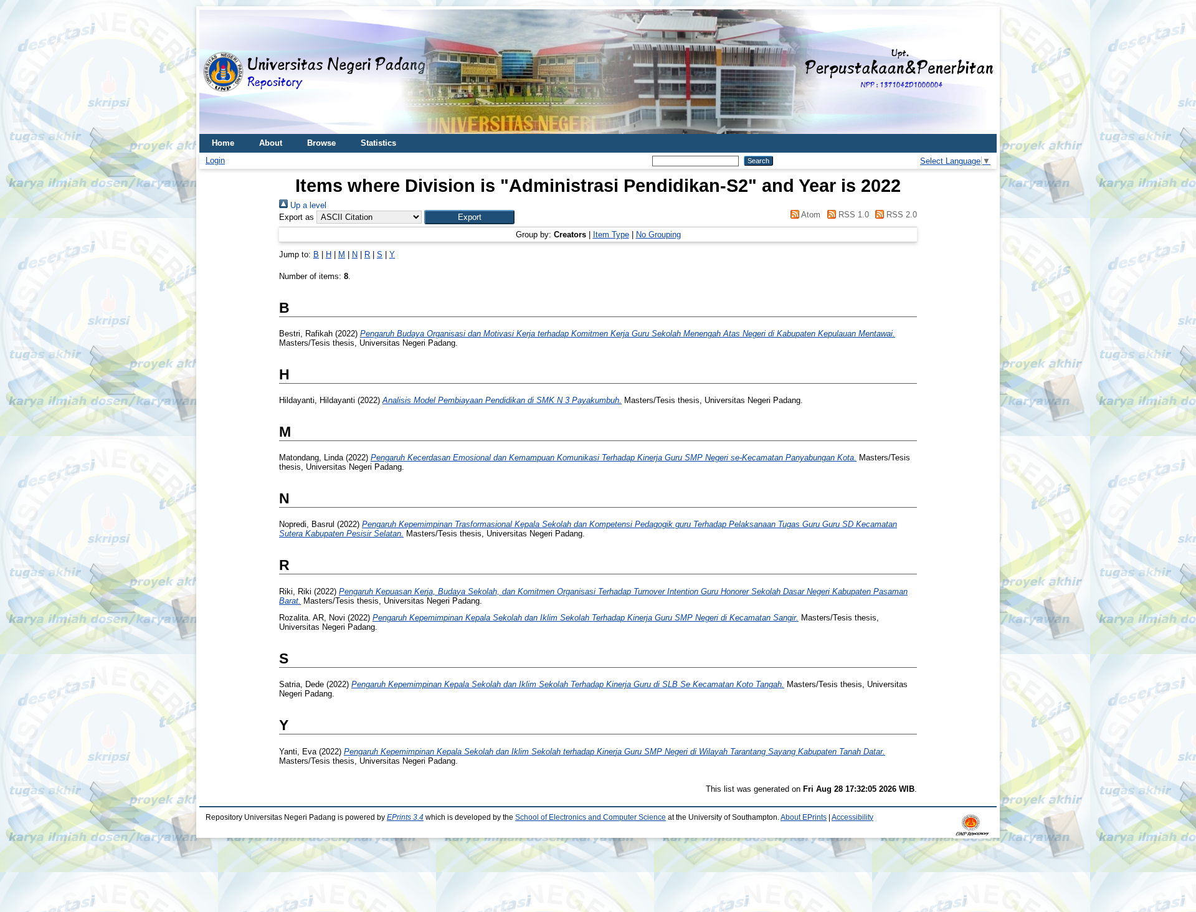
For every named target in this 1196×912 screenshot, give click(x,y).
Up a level (307, 205)
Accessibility (852, 817)
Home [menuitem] (223, 143)
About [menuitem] (270, 143)
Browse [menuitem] (321, 143)
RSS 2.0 (900, 214)
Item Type (611, 234)
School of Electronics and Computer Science (590, 817)
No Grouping (658, 234)
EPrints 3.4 (405, 817)
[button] (469, 217)
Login (215, 160)
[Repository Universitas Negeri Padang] (218, 72)
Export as (296, 217)
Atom (809, 214)
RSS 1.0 (852, 214)
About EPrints (804, 817)
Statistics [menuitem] (378, 143)
